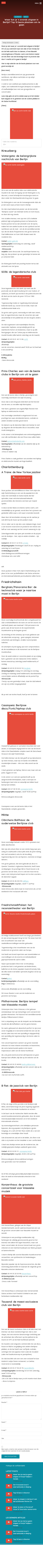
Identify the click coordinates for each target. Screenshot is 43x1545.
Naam (3, 1422)
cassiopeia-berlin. (26, 789)
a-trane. (25, 543)
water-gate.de (12, 241)
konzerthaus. (26, 1273)
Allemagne (18, 17)
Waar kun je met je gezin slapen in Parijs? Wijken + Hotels (22, 1476)
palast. (9, 978)
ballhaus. (26, 881)
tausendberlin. (29, 1368)
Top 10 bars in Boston (21, 1493)
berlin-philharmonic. (29, 1064)
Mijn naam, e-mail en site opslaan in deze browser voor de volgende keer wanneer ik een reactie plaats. (20, 1450)
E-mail (3, 1430)
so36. (26, 339)
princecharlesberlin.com (16, 441)
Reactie (4, 1402)
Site (2, 1438)
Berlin (26, 17)
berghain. (27, 668)
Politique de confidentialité (15, 1466)
